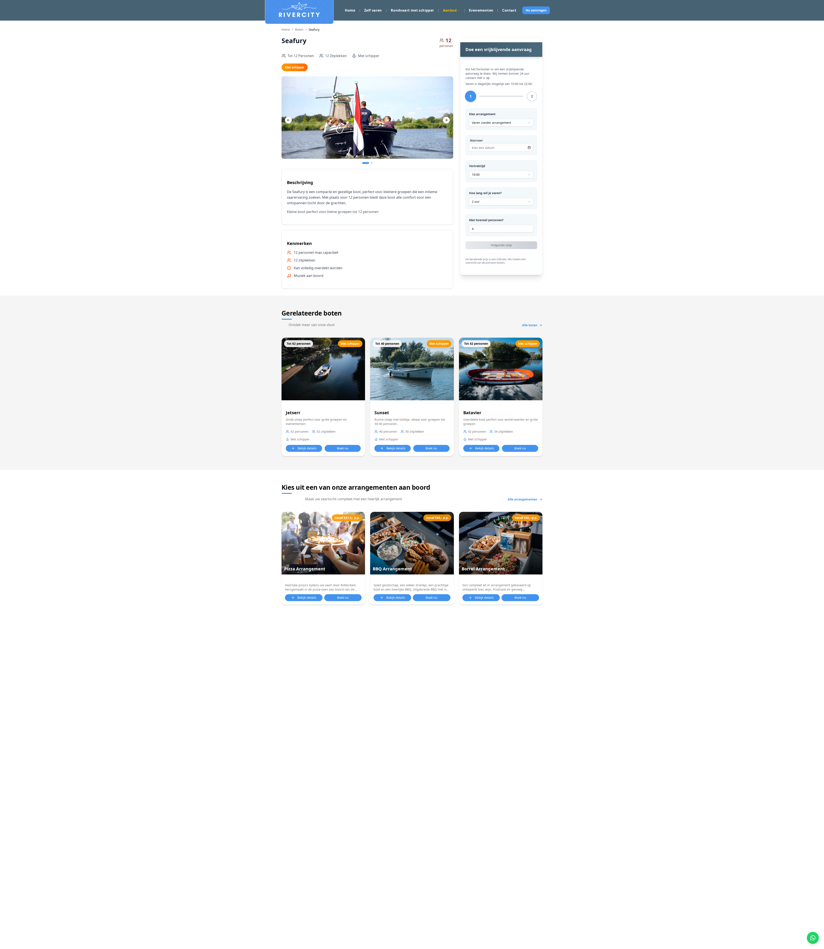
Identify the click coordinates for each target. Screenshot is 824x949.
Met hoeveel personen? (486, 220)
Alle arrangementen (522, 499)
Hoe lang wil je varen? (485, 193)
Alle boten (529, 325)
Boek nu (342, 448)
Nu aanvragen (536, 10)
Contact (509, 10)
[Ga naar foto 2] (372, 163)
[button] (323, 558)
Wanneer (476, 140)
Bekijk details (307, 448)
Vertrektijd (477, 166)
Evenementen (481, 10)
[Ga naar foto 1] (365, 163)
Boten (299, 29)
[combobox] (501, 123)
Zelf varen (373, 10)
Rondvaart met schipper (412, 10)
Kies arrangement (482, 114)
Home (350, 10)
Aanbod (450, 10)
